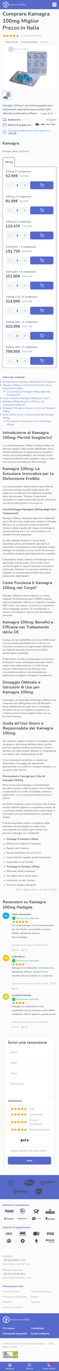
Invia (29, 1160)
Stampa (35, 1296)
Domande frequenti (15, 1333)
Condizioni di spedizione (15, 1296)
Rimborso (7, 1302)
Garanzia (35, 1302)
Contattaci (37, 1328)
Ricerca (29, 1368)
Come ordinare (40, 1333)
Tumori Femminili (11, 1291)
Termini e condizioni (13, 1307)
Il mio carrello (49, 1366)
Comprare (41, 185)
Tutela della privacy (41, 1291)
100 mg (9, 162)
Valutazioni (15, 1101)
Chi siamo (9, 1328)
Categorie (9, 1368)
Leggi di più (46, 113)
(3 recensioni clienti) (30, 35)
